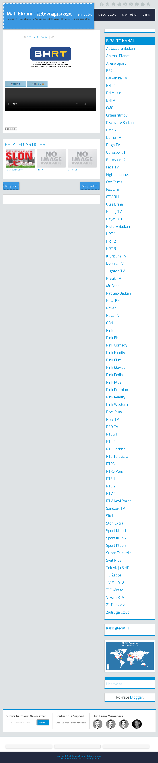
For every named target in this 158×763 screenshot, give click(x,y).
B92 (109, 70)
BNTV (110, 100)
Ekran (146, 14)
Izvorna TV (115, 263)
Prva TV (112, 419)
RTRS (110, 464)
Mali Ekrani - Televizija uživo (88, 756)
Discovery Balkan (120, 122)
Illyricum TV (116, 256)
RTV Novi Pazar (118, 501)
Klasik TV (113, 278)
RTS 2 (110, 486)
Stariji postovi (89, 186)
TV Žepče (113, 575)
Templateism (77, 758)
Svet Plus (113, 560)
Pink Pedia (114, 375)
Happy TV (114, 211)
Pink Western (117, 404)
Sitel (109, 516)
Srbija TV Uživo (107, 14)
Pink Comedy (116, 345)
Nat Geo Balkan (118, 293)
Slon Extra (114, 523)
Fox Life (112, 189)
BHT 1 (110, 85)
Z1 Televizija (115, 605)
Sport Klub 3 (116, 545)
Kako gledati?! (117, 628)
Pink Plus (113, 382)
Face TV (112, 167)
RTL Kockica (115, 449)
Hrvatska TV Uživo (61, 14)
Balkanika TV (116, 78)
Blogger (136, 697)
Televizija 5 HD (117, 567)
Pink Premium (117, 389)
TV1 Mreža (114, 590)
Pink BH (112, 338)
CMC (109, 108)
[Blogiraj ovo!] (9, 128)
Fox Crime (114, 182)
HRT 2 (111, 241)
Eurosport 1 (115, 152)
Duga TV (113, 145)
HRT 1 (110, 234)
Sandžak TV (115, 508)
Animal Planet (118, 56)
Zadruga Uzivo (117, 612)
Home (40, 14)
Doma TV (113, 137)
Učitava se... (115, 684)
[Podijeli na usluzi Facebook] (15, 128)
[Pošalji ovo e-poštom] (6, 128)
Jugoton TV (115, 271)
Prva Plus (114, 412)
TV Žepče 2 (115, 582)
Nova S (111, 308)
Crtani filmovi (117, 115)
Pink (109, 330)
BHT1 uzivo (31, 37)
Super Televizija (118, 553)
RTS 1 (110, 478)
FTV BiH (112, 197)
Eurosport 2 (116, 159)
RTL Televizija (117, 456)
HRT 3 (111, 249)
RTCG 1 (111, 434)
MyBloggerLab (93, 758)
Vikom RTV (115, 597)
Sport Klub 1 (116, 530)
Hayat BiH (114, 219)
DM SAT (112, 130)
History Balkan (118, 226)
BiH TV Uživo (85, 14)
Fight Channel (117, 174)
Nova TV (113, 315)
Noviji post (11, 186)
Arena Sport (116, 63)
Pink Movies (115, 367)
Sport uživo (129, 14)
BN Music (113, 93)
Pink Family (115, 352)
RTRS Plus (114, 471)
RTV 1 (110, 493)
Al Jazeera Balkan (120, 48)
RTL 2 (110, 441)
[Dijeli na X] (12, 128)
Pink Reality (115, 397)
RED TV (112, 427)
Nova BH (113, 300)
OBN (109, 323)
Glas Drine (114, 204)
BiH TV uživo (42, 37)
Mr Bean (113, 286)
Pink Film (113, 360)
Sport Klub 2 (116, 538)
